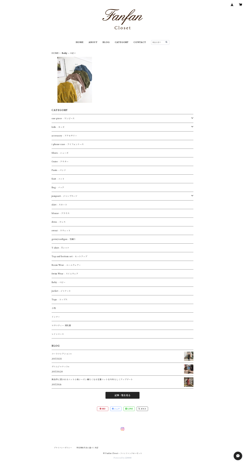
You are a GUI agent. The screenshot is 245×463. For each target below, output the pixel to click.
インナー (56, 317)
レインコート (58, 334)
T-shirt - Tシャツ (60, 248)
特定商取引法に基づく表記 (87, 448)
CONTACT (140, 42)
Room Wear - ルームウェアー (66, 265)
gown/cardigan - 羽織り (64, 239)
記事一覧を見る (122, 395)
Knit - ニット (58, 179)
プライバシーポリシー (63, 448)
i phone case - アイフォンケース (68, 144)
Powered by (119, 458)
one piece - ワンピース (63, 118)
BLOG (106, 42)
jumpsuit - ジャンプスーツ (64, 196)
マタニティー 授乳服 (61, 325)
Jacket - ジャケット (61, 291)
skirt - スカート (59, 204)
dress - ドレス (59, 222)
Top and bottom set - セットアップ (69, 256)
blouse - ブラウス (60, 213)
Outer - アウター (60, 161)
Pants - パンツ (59, 170)
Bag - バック (58, 187)
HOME (80, 42)
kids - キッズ (58, 127)
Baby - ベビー (59, 282)
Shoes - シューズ (60, 153)
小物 (54, 308)
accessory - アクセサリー (64, 135)
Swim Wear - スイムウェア (65, 273)
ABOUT (93, 42)
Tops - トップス (59, 299)
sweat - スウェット (61, 230)
